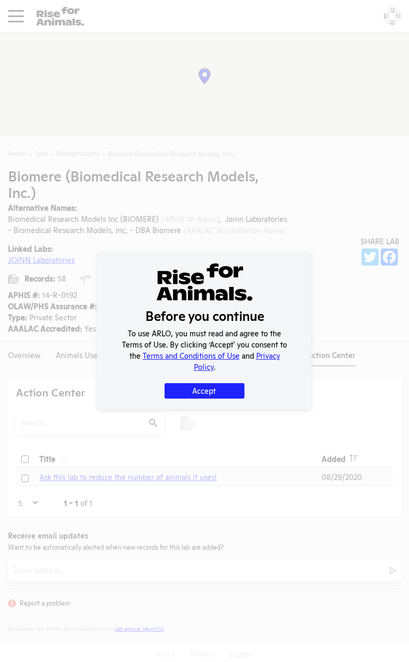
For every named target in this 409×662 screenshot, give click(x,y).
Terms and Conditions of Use (191, 355)
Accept (204, 390)
